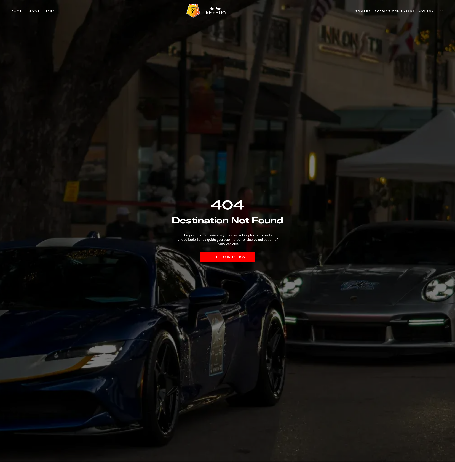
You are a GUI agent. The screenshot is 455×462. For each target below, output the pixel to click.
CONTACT (428, 11)
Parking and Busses (394, 11)
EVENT (51, 11)
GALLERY (363, 11)
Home (16, 11)
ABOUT (34, 11)
